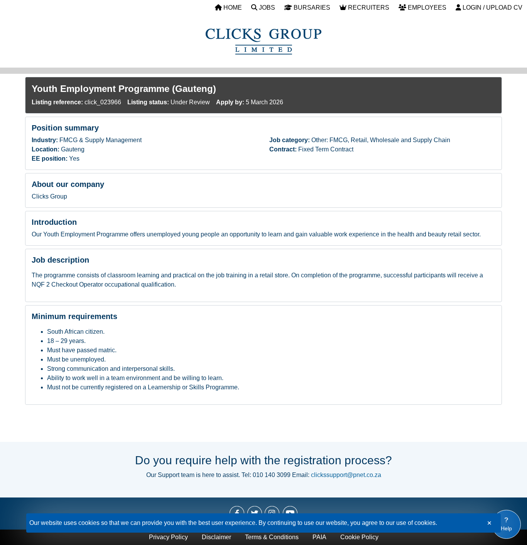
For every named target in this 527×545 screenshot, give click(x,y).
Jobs (266, 7)
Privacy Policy (168, 537)
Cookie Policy (359, 537)
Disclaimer (216, 537)
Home (232, 7)
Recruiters (367, 7)
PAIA (319, 537)
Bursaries (311, 7)
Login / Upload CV (491, 7)
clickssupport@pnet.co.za (346, 475)
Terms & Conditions (272, 537)
